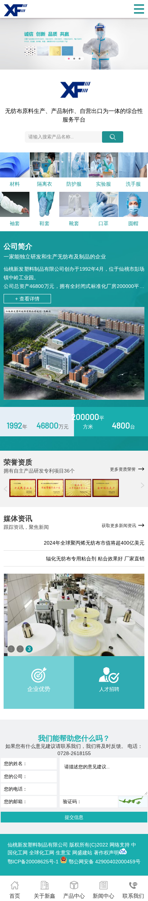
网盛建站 (82, 852)
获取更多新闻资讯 (119, 525)
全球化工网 (41, 852)
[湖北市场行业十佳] (50, 488)
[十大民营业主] (22, 488)
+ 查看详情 (27, 299)
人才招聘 (109, 689)
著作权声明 (106, 852)
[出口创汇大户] (105, 488)
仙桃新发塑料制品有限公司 (34, 269)
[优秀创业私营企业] (77, 488)
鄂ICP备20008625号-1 (33, 861)
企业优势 (38, 689)
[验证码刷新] (133, 801)
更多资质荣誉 (123, 469)
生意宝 (63, 852)
